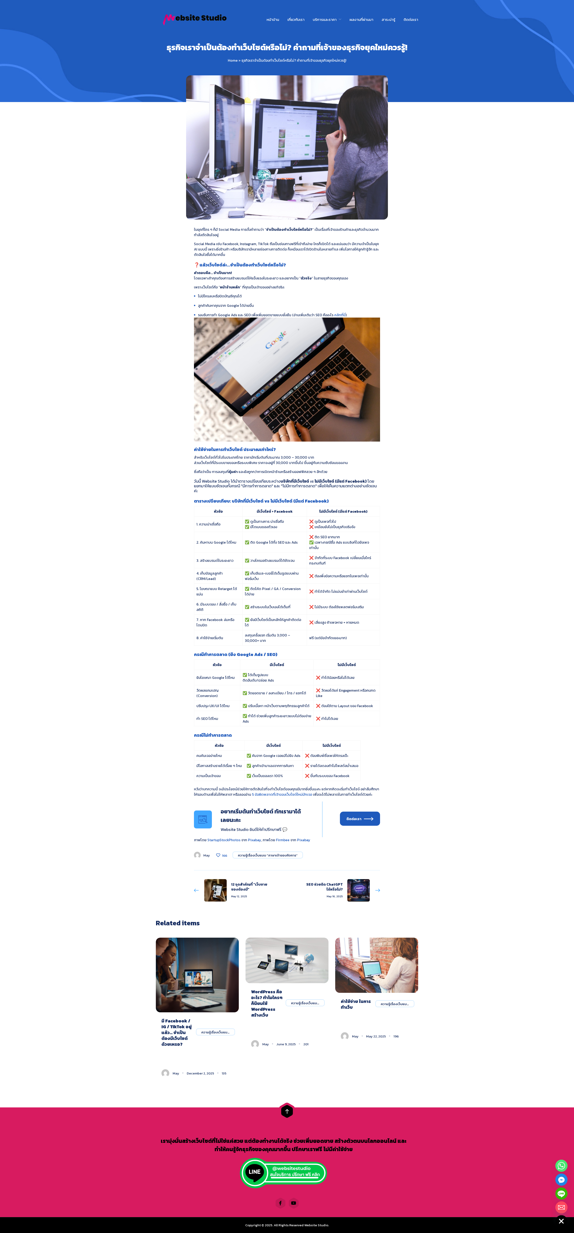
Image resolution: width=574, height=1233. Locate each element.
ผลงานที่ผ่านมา (361, 19)
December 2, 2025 (200, 1073)
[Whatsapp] (561, 1166)
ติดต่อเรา (411, 19)
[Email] (561, 1207)
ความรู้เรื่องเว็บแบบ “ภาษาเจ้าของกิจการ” (268, 855)
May (206, 855)
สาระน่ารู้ (388, 19)
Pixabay (254, 840)
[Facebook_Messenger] (561, 1180)
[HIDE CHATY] (561, 1221)
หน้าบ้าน (273, 19)
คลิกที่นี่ (340, 315)
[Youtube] (294, 1203)
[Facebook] (280, 1203)
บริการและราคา (325, 19)
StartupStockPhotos (223, 840)
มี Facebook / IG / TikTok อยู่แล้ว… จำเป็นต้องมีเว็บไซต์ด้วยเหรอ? (176, 1032)
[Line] (561, 1193)
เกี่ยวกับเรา (295, 19)
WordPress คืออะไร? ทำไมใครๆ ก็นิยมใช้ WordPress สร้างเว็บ (267, 1003)
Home (233, 60)
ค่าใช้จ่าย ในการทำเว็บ (356, 1004)
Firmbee (282, 840)
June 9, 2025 (286, 1044)
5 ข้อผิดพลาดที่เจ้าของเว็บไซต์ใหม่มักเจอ (282, 794)
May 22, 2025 (376, 1036)
